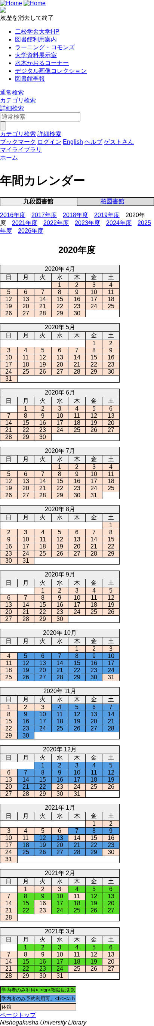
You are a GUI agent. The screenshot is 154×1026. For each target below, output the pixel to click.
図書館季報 (30, 78)
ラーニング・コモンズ (45, 47)
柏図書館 (112, 201)
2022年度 (56, 223)
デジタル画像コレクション (51, 71)
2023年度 (87, 223)
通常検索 (12, 92)
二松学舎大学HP (37, 31)
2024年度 (119, 223)
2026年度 (30, 231)
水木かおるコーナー (42, 63)
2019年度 (107, 215)
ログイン (49, 142)
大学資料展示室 (36, 55)
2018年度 (75, 215)
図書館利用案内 (36, 39)
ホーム (9, 157)
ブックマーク (18, 142)
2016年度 (12, 215)
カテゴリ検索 (18, 100)
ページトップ (18, 1015)
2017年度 (44, 215)
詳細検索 (12, 108)
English (73, 142)
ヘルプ (93, 142)
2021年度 (24, 223)
